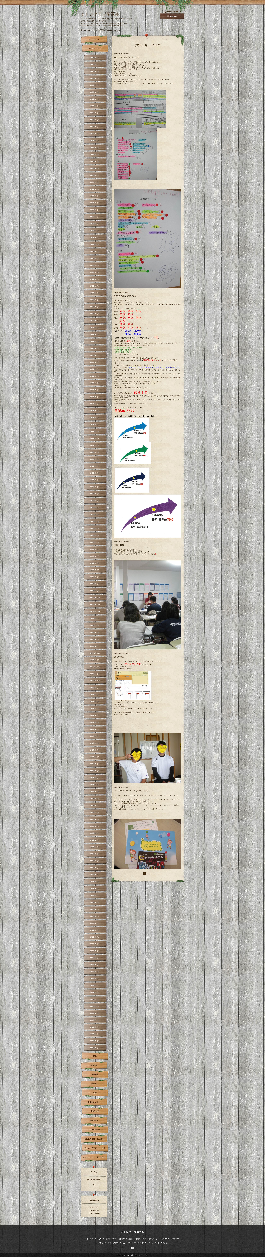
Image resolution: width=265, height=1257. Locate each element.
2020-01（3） (95, 528)
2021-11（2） (95, 376)
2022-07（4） (95, 327)
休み (94, 1184)
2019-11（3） (95, 542)
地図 (95, 1093)
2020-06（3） (95, 494)
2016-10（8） (95, 791)
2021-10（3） (95, 383)
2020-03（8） (95, 514)
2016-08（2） (95, 805)
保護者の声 (94, 1120)
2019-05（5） (95, 584)
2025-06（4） (95, 147)
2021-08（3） (95, 397)
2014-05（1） (95, 971)
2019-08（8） (95, 563)
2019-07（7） (95, 570)
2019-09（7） (95, 556)
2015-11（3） (95, 861)
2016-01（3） (95, 847)
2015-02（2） (95, 916)
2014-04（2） (95, 978)
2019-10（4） (95, 549)
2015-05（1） (95, 895)
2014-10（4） (95, 937)
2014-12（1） (95, 923)
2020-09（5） (95, 473)
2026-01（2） (95, 106)
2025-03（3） (95, 168)
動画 (95, 1056)
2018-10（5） (95, 632)
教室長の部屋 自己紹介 (94, 1139)
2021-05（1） (95, 417)
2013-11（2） (95, 1006)
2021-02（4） (95, 438)
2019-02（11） (95, 604)
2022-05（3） (95, 341)
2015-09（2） (95, 874)
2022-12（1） (95, 293)
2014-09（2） (95, 944)
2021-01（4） (95, 445)
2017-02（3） (95, 771)
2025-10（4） (95, 127)
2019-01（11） (95, 611)
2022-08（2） (95, 320)
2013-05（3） (95, 1027)
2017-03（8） (95, 764)
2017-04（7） (95, 757)
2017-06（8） (95, 743)
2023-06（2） (95, 251)
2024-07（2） (95, 203)
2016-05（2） (95, 826)
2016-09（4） (95, 798)
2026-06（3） (95, 71)
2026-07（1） (95, 64)
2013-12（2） (95, 999)
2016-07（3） (95, 812)
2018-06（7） (95, 660)
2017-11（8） (95, 708)
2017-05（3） (95, 750)
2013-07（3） (95, 1020)
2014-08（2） (95, 951)
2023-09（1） (95, 237)
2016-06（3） (95, 819)
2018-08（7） (95, 646)
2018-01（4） (95, 694)
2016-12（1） (95, 778)
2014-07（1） (95, 958)
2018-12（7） (95, 618)
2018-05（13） (95, 667)
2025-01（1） (95, 182)
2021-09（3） (95, 390)
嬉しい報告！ (120, 657)
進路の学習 (119, 545)
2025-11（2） (95, 120)
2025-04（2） (95, 161)
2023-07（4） (95, 244)
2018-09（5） (95, 639)
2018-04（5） (95, 674)
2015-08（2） (95, 881)
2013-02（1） (95, 1048)
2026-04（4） (95, 85)
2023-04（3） (95, 265)
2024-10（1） (95, 196)
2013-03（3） (95, 1041)
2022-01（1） (95, 369)
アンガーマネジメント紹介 (95, 1148)
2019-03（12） (95, 597)
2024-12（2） (95, 189)
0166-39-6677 (173, 11)
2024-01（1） (95, 230)
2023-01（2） (95, 286)
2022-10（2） (95, 307)
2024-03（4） (95, 224)
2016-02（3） (95, 840)
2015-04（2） (95, 902)
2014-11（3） (95, 930)
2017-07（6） (95, 736)
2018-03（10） (95, 681)
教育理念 (94, 1065)
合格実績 (95, 1074)
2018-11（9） (95, 625)
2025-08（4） (95, 133)
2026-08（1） (95, 57)
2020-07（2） (95, 487)
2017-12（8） (95, 701)
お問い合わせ (95, 1129)
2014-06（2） (95, 965)
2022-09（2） (95, 314)
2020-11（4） (95, 459)
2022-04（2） (95, 348)
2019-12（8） (95, 535)
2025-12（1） (95, 113)
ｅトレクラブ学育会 (102, 13)
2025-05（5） (95, 154)
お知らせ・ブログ (95, 48)
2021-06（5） (95, 410)
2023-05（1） (95, 258)
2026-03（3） (95, 92)
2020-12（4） (95, 452)
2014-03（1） (95, 985)
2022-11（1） (95, 300)
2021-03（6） (95, 431)
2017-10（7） (95, 715)
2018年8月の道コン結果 (125, 296)
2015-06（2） (95, 888)
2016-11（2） (95, 784)
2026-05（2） (95, 78)
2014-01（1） (95, 992)
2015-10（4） (95, 868)
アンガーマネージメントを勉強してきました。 (134, 790)
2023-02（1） (95, 279)
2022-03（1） (95, 355)
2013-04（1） (95, 1034)
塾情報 (94, 1084)
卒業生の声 (95, 1111)
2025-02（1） (95, 175)
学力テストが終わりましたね (126, 57)
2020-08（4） (95, 480)
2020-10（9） (95, 466)
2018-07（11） (95, 653)
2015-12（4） (95, 854)
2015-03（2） (95, 909)
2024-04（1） (95, 217)
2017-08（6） (95, 729)
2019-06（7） (95, 577)
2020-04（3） (95, 507)
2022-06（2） (95, 334)
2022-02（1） (95, 362)
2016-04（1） (95, 833)
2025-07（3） (95, 140)
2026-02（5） (95, 99)
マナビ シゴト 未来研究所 (94, 1157)
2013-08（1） (95, 1013)
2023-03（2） (95, 272)
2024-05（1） (95, 210)
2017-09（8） (95, 722)
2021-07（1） (95, 404)
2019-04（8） (95, 591)
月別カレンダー (94, 1102)
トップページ (94, 39)
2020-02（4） (95, 521)
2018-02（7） (95, 688)
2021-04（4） (95, 424)
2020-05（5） (95, 501)
